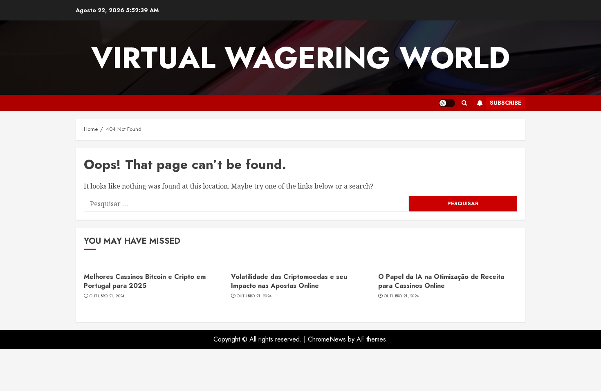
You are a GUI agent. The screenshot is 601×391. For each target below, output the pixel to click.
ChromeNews (327, 339)
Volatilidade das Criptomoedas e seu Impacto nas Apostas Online (289, 281)
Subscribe (505, 103)
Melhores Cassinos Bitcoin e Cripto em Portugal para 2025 (145, 281)
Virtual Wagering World (300, 57)
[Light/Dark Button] (447, 103)
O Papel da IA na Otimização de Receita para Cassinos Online (441, 281)
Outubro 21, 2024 (107, 296)
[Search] (464, 103)
